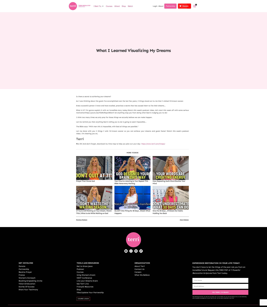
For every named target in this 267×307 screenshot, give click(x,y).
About (160, 6)
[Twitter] (141, 251)
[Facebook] (136, 251)
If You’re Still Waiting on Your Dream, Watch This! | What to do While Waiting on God (94, 212)
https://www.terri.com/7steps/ (153, 144)
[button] (99, 6)
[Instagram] (131, 251)
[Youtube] (126, 251)
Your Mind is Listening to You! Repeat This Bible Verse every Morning (131, 182)
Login (155, 6)
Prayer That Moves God (85, 181)
